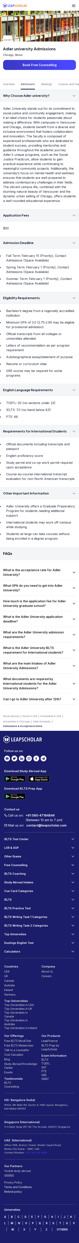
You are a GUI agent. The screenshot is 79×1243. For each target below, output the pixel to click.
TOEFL (45, 1063)
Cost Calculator (13, 1054)
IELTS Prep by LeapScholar (50, 1047)
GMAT (45, 1078)
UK (6, 976)
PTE (44, 1071)
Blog (7, 1059)
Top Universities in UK (18, 1008)
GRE (44, 1075)
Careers (46, 976)
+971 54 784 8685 (36, 1152)
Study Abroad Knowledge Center (20, 1065)
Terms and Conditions (18, 1187)
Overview (9, 84)
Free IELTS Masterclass (19, 1045)
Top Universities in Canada (16, 1014)
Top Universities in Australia (16, 1022)
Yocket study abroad (17, 1170)
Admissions (28, 84)
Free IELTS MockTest (17, 1040)
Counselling (11, 1086)
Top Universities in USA (19, 1005)
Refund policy (13, 1191)
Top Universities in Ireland (20, 1028)
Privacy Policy (13, 1182)
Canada (9, 980)
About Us (47, 971)
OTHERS (62, 1229)
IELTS (7, 1082)
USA (7, 971)
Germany (10, 994)
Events (8, 1072)
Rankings (46, 84)
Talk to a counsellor (16, 1050)
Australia (9, 985)
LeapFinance (49, 1040)
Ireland (8, 990)
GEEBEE (9, 1175)
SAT (44, 1067)
